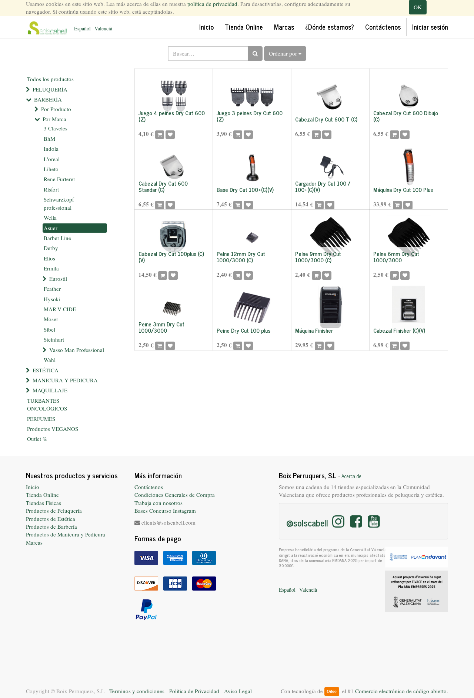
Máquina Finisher (314, 330)
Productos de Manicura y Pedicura (65, 534)
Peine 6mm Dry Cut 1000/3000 (396, 257)
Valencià (103, 28)
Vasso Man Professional (76, 349)
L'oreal (52, 159)
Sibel (49, 329)
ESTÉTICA (46, 370)
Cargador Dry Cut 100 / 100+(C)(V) (322, 186)
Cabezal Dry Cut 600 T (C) (326, 119)
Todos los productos (50, 79)
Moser (51, 319)
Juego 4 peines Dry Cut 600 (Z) (171, 116)
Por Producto (56, 109)
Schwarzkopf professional (59, 203)
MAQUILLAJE (50, 390)
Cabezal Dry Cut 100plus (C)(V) (171, 257)
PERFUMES (41, 418)
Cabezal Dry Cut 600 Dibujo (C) (405, 116)
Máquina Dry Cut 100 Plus (403, 189)
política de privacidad (212, 3)
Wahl (50, 359)
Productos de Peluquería (54, 510)
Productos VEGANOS (52, 428)
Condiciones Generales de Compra (174, 494)
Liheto (51, 169)
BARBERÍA (48, 99)
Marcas (34, 542)
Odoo (332, 691)
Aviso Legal (238, 691)
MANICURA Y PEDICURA (65, 380)
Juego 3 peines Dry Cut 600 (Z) (250, 116)
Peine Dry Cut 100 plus (243, 330)
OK (418, 7)
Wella (50, 217)
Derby (51, 248)
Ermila (51, 268)
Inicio (32, 487)
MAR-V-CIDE (60, 309)
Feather (52, 288)
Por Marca (54, 119)
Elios (49, 258)
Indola (51, 148)
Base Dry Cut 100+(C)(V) (245, 189)
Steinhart (54, 339)
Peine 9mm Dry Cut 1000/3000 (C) (318, 257)
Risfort (51, 189)
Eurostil (58, 278)
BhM (49, 138)
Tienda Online (42, 494)
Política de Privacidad (194, 691)
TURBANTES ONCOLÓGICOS (47, 404)
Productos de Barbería (51, 526)
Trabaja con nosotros (158, 502)
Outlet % (37, 438)
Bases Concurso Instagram (165, 510)
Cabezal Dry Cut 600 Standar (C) (163, 186)
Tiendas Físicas (43, 502)
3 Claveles (55, 128)
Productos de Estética (50, 518)
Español (82, 28)
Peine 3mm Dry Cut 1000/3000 (161, 327)
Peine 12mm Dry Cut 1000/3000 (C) (241, 257)
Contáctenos (148, 487)
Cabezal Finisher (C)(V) (399, 330)
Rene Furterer (59, 179)
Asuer (50, 228)
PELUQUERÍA (50, 89)
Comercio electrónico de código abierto (401, 691)
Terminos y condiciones (136, 691)
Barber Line (57, 238)
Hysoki (52, 299)
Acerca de (351, 476)
